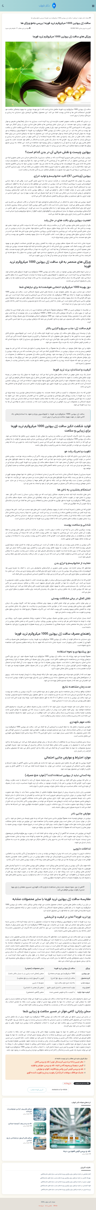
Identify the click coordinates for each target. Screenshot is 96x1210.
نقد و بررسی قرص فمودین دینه (77, 1151)
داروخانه (67, 1083)
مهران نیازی (87, 1182)
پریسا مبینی (87, 1190)
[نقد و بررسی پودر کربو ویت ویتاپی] (39, 1128)
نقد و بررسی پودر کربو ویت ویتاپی (20, 1123)
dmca (55, 1206)
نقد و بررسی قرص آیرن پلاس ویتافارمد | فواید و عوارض (60, 1069)
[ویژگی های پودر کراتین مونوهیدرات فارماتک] (39, 1114)
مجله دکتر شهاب (83, 18)
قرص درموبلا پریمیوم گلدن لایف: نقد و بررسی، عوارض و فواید (57, 1065)
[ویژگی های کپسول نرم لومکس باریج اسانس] (39, 1143)
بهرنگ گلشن (87, 1178)
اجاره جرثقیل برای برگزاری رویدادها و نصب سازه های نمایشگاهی (61, 1174)
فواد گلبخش (87, 1186)
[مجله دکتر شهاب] (48, 6)
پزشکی (75, 18)
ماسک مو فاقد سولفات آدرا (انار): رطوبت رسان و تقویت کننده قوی (55, 1072)
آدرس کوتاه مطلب (36, 1090)
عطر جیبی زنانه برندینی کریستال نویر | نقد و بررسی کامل (59, 1062)
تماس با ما (48, 1206)
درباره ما (41, 1206)
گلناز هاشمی (87, 1174)
